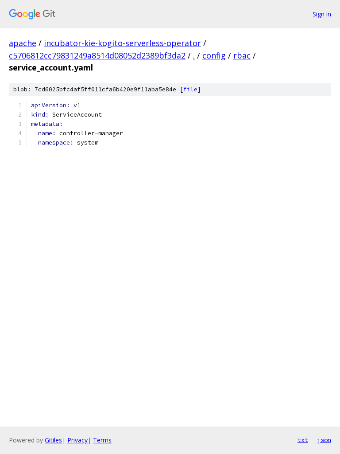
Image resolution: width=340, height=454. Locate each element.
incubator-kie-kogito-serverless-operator (122, 43)
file (190, 89)
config (214, 55)
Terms (102, 440)
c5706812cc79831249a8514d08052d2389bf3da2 (97, 55)
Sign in (322, 14)
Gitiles (53, 440)
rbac (242, 55)
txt (303, 440)
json (324, 440)
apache (22, 43)
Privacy (77, 440)
